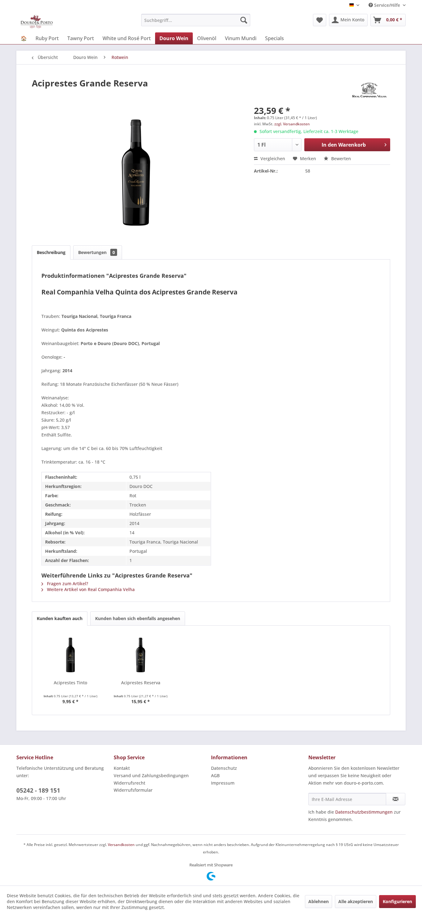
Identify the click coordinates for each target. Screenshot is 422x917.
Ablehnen (318, 901)
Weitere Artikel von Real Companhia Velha (90, 589)
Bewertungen (96, 252)
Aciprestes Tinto (70, 683)
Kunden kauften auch (59, 618)
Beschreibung (51, 252)
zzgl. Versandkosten (292, 124)
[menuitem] (195, 20)
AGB (215, 775)
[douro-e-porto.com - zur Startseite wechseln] (36, 21)
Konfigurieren (397, 901)
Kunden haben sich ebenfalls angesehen (137, 618)
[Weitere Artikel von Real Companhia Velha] (369, 89)
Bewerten (340, 158)
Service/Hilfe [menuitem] (387, 5)
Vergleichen (272, 158)
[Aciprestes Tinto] (70, 655)
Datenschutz (224, 768)
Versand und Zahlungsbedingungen (151, 775)
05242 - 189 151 (38, 790)
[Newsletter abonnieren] (395, 799)
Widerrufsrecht (129, 783)
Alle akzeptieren (355, 901)
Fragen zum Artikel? (67, 583)
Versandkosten (121, 844)
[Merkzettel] (319, 20)
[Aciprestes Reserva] (140, 655)
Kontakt (122, 768)
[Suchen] (243, 20)
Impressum (222, 783)
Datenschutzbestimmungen (364, 812)
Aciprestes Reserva (140, 683)
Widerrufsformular (133, 790)
